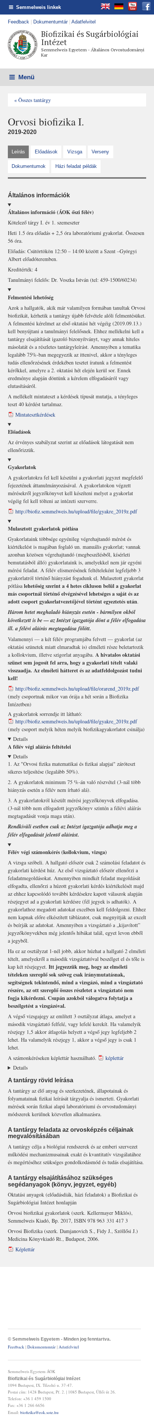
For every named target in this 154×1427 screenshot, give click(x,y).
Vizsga (74, 152)
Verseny (100, 152)
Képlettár (25, 1249)
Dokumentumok (29, 166)
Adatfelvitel (83, 22)
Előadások (46, 152)
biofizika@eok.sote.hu (39, 1412)
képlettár (114, 1057)
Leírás (18, 152)
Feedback (18, 22)
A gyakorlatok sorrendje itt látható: (77, 629)
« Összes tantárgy (32, 99)
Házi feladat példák (76, 166)
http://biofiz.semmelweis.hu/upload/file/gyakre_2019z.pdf (76, 511)
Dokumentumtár (50, 22)
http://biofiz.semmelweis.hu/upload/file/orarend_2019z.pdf (77, 688)
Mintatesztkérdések (35, 414)
